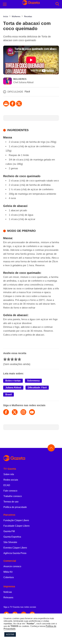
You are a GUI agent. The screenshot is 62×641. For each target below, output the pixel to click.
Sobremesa (33, 380)
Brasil (8, 394)
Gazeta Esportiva (12, 537)
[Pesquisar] (57, 4)
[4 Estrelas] (16, 359)
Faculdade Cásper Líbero (16, 526)
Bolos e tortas (13, 380)
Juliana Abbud (13, 387)
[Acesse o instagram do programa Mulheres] (23, 412)
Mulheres (20, 79)
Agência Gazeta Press (14, 553)
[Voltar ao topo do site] (51, 448)
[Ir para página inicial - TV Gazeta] (31, 458)
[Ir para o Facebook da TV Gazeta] (12, 103)
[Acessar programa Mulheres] (7, 81)
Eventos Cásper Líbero (15, 547)
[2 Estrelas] (8, 359)
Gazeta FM (9, 531)
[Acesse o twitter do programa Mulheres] (15, 412)
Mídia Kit (7, 572)
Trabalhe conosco (12, 496)
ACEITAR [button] (10, 634)
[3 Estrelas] (12, 359)
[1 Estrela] (5, 359)
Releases (8, 597)
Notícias (7, 592)
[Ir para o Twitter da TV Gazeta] (19, 103)
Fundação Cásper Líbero (16, 520)
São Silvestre (10, 542)
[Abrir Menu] (5, 4)
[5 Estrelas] (19, 359)
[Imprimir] (6, 103)
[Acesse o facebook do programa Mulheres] (6, 412)
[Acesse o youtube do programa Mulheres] (32, 412)
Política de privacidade (15, 507)
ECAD (6, 485)
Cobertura (8, 577)
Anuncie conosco (12, 566)
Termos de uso (10, 501)
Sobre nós (8, 474)
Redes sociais (10, 480)
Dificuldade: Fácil (37, 387)
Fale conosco (10, 490)
